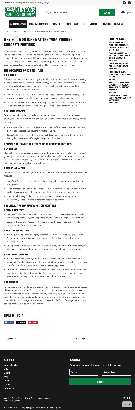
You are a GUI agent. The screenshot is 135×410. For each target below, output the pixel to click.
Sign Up (100, 381)
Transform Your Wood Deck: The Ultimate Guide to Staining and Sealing (119, 55)
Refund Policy (30, 398)
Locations (106, 23)
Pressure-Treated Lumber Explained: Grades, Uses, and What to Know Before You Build (119, 86)
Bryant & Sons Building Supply (22, 408)
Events (76, 23)
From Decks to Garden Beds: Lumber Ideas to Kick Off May (119, 74)
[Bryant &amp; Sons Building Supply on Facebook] (128, 398)
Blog (84, 23)
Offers (68, 23)
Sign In (128, 12)
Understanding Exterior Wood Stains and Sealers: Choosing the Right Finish (119, 45)
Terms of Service (44, 398)
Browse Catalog (19, 23)
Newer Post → (80, 339)
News (16, 31)
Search (109, 12)
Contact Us (118, 23)
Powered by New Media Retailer (48, 408)
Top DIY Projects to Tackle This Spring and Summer (119, 64)
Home (6, 31)
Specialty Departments (39, 23)
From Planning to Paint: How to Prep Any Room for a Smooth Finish (120, 97)
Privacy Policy (17, 398)
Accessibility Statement (13, 401)
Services (57, 23)
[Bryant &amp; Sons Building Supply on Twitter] (124, 398)
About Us (94, 23)
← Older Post (10, 339)
